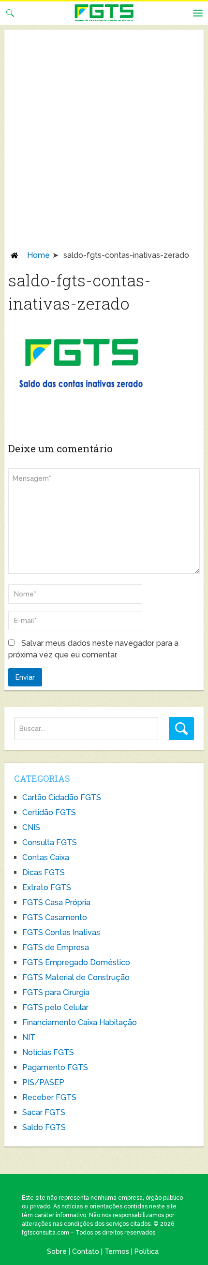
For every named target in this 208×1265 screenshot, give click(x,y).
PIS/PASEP (43, 1082)
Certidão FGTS (49, 812)
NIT (28, 1037)
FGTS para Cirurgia (55, 992)
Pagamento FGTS (55, 1067)
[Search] (181, 728)
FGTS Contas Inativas (61, 932)
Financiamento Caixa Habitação (79, 1022)
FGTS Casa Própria (56, 902)
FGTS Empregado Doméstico (76, 962)
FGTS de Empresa (55, 947)
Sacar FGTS (43, 1112)
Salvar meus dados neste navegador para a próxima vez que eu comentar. (93, 649)
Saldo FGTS (44, 1127)
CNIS (31, 827)
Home (38, 255)
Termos (116, 1251)
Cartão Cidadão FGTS (61, 797)
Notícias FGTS (48, 1052)
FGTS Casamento (54, 917)
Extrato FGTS (46, 887)
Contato (85, 1251)
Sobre (57, 1251)
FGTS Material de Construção (76, 977)
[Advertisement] (104, 142)
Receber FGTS (49, 1097)
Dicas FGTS (43, 872)
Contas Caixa (45, 857)
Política (146, 1251)
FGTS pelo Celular (55, 1007)
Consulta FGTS (49, 842)
